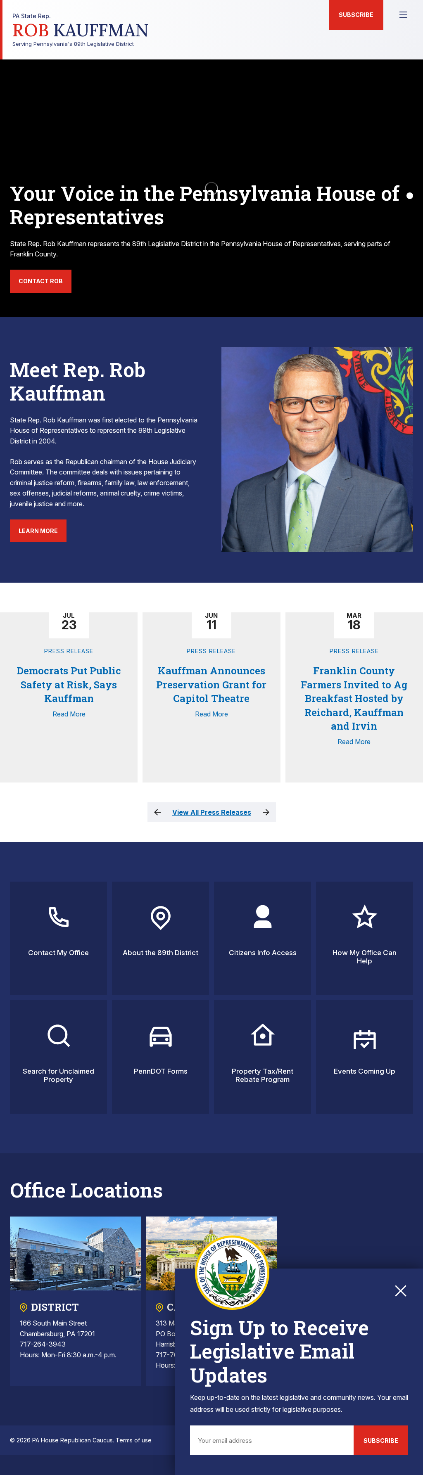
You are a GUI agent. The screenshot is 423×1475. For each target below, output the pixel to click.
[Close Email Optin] (400, 1290)
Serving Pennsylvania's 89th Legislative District (80, 30)
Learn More (38, 530)
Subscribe (356, 14)
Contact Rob (41, 281)
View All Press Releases (211, 812)
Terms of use (134, 1440)
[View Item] (409, 195)
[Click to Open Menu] (403, 15)
